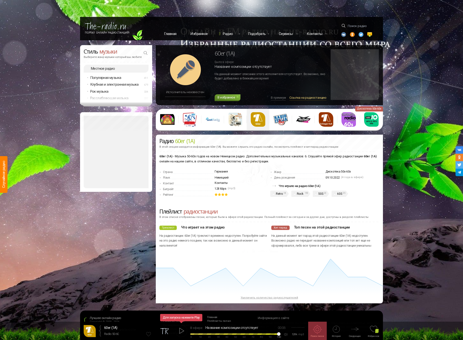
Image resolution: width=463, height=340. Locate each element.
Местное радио (103, 68)
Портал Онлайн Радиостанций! (107, 32)
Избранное (199, 34)
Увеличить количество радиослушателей (269, 297)
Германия (221, 171)
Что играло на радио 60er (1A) (299, 186)
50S (320, 193)
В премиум (278, 97)
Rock (300, 193)
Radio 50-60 (111, 334)
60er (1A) (110, 328)
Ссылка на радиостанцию (308, 97)
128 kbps (220, 188)
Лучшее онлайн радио (105, 318)
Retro (279, 193)
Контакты (221, 183)
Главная (170, 34)
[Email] (369, 34)
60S (339, 193)
